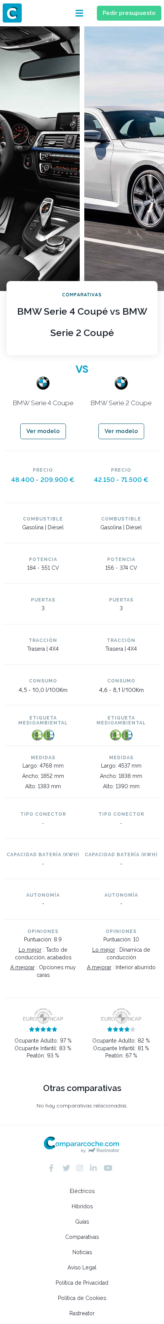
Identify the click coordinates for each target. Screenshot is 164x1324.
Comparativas (82, 1237)
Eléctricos (82, 1191)
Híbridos (82, 1206)
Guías (82, 1222)
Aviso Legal (82, 1267)
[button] (79, 13)
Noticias (82, 1252)
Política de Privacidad (82, 1283)
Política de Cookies (82, 1298)
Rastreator (82, 1313)
